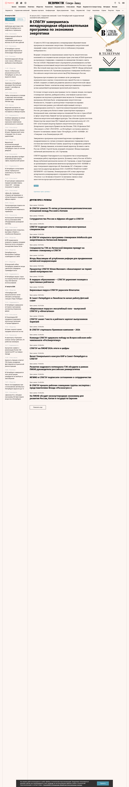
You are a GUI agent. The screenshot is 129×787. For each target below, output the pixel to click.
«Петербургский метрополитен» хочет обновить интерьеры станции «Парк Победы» (13, 296)
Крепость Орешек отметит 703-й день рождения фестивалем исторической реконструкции (14, 363)
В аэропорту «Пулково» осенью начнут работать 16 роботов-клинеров (14, 340)
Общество (39, 7)
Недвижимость (59, 7)
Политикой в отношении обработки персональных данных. (62, 785)
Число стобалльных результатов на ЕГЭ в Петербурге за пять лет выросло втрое (13, 74)
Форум (79, 7)
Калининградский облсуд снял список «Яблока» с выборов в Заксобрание (14, 61)
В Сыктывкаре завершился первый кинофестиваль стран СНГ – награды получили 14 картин (14, 184)
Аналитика (96, 10)
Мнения (114, 7)
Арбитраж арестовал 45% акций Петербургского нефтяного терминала (14, 28)
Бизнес (14, 7)
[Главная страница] (56, 3)
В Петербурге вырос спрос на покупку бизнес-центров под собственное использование (15, 280)
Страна (103, 10)
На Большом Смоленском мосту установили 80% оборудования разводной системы (14, 221)
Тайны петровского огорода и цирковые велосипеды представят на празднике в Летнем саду (15, 98)
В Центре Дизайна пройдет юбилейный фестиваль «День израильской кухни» (14, 159)
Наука (118, 10)
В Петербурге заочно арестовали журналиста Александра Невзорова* (13, 51)
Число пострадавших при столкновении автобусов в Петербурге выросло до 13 (14, 387)
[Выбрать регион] (115, 3)
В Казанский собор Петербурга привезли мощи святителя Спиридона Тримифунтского (15, 267)
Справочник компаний (22, 10)
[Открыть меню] (123, 3)
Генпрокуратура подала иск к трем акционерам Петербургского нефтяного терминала (15, 208)
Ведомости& (80, 10)
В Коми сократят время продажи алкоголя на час (14, 330)
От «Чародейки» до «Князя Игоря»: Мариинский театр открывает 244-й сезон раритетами (14, 133)
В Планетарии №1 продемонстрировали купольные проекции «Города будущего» (13, 320)
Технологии (49, 7)
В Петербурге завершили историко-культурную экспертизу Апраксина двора (14, 308)
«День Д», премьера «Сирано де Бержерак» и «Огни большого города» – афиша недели (14, 196)
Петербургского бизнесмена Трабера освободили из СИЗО (12, 254)
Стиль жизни (70, 7)
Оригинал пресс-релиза (42, 192)
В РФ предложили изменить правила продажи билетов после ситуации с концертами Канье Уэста (15, 243)
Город (72, 10)
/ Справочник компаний (48, 16)
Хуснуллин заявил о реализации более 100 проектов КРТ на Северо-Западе (14, 351)
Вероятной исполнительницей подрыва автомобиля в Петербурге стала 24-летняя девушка (15, 146)
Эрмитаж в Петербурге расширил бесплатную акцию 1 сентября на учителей (13, 86)
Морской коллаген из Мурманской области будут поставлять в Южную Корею (15, 110)
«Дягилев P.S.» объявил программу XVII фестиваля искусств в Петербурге (14, 397)
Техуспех (111, 10)
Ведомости (9, 10)
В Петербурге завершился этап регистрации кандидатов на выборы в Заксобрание (14, 375)
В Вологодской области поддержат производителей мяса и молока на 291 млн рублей (14, 39)
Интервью (106, 7)
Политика (31, 7)
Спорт (89, 10)
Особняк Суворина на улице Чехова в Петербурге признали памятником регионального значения (15, 121)
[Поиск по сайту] (119, 3)
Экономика (22, 7)
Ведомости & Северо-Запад (92, 7)
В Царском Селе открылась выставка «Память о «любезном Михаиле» (14, 232)
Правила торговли (37, 10)
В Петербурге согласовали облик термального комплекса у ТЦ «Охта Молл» (14, 172)
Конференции (50, 10)
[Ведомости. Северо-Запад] (73, 3)
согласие (50, 783)
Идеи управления (63, 10)
